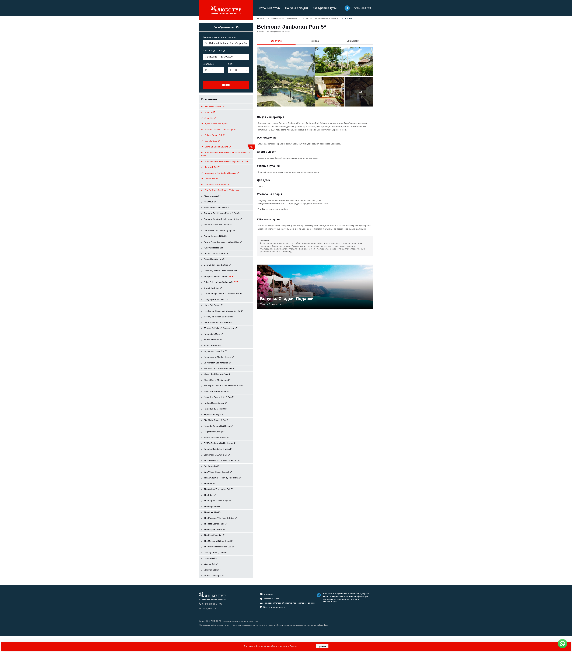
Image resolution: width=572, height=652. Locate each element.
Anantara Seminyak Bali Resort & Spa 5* (222, 219)
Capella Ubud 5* (212, 141)
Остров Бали (306, 18)
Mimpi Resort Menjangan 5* (216, 380)
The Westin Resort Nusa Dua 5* (218, 546)
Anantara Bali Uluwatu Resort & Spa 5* (221, 213)
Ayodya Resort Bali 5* (213, 248)
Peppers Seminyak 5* (213, 414)
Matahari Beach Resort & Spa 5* (218, 368)
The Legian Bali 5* (212, 506)
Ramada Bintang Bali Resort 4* (218, 426)
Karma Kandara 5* (212, 345)
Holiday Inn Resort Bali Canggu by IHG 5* (223, 311)
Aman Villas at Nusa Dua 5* (216, 207)
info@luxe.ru (209, 608)
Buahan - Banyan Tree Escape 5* (220, 129)
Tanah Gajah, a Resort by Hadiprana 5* (222, 478)
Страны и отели (269, 8)
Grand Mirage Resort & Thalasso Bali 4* (222, 293)
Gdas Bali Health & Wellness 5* (218, 282)
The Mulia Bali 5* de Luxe (216, 184)
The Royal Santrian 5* (214, 535)
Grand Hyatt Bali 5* (212, 288)
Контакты (268, 594)
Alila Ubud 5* (209, 202)
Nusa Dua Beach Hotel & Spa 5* (218, 397)
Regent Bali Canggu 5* (214, 431)
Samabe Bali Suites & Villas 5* (217, 449)
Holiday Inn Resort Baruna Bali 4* (219, 316)
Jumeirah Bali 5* (212, 167)
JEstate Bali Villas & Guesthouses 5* (220, 328)
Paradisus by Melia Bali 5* (215, 409)
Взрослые (208, 64)
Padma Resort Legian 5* (215, 403)
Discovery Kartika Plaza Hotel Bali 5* (220, 270)
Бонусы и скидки (296, 8)
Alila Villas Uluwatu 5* (214, 106)
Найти (226, 85)
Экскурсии (353, 41)
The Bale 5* (209, 483)
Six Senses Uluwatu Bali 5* (216, 455)
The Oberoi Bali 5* (212, 512)
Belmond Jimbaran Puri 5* (216, 253)
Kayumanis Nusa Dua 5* (215, 351)
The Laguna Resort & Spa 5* (217, 500)
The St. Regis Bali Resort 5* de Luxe (221, 190)
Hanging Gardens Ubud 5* (216, 299)
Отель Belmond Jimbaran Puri (327, 18)
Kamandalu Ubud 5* (213, 334)
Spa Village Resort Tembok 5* (217, 472)
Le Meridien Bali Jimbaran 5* (217, 363)
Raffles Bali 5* (211, 178)
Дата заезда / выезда (214, 50)
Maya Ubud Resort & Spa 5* (216, 374)
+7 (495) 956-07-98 (212, 604)
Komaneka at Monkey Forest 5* (218, 357)
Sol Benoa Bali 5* (211, 466)
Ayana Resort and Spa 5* (216, 123)
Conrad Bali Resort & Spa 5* (217, 265)
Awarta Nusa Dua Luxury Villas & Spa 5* (222, 242)
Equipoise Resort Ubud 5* (216, 276)
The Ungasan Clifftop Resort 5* (218, 541)
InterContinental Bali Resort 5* (217, 322)
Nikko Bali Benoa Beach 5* (216, 391)
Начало (263, 18)
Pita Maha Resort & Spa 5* (216, 420)
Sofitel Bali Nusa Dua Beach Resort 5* (221, 460)
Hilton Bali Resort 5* (213, 305)
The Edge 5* (209, 495)
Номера (314, 41)
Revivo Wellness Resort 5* (216, 437)
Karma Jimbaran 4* (212, 339)
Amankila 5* (210, 118)
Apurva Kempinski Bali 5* (215, 236)
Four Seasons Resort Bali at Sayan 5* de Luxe (226, 161)
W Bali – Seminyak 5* (213, 575)
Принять (322, 646)
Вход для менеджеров (274, 607)
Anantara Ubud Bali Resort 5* (217, 224)
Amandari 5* (210, 112)
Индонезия (292, 18)
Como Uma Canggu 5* (214, 259)
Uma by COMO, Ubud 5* (215, 552)
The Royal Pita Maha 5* (214, 529)
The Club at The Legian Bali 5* (218, 489)
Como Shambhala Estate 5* (217, 147)
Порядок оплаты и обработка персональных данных (289, 603)
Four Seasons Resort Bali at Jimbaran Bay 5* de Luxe (225, 154)
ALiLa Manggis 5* (211, 196)
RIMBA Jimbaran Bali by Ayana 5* (219, 443)
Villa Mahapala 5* (211, 570)
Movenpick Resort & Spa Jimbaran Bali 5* (223, 385)
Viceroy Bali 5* (210, 564)
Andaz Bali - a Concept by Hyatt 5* (219, 230)
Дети (230, 64)
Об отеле (276, 41)
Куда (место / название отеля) (219, 37)
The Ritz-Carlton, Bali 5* (215, 524)
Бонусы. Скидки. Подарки (287, 298)
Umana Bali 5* (210, 558)
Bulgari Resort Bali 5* (214, 135)
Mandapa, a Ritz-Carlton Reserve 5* (221, 173)
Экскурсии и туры (324, 8)
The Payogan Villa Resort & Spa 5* (220, 518)
